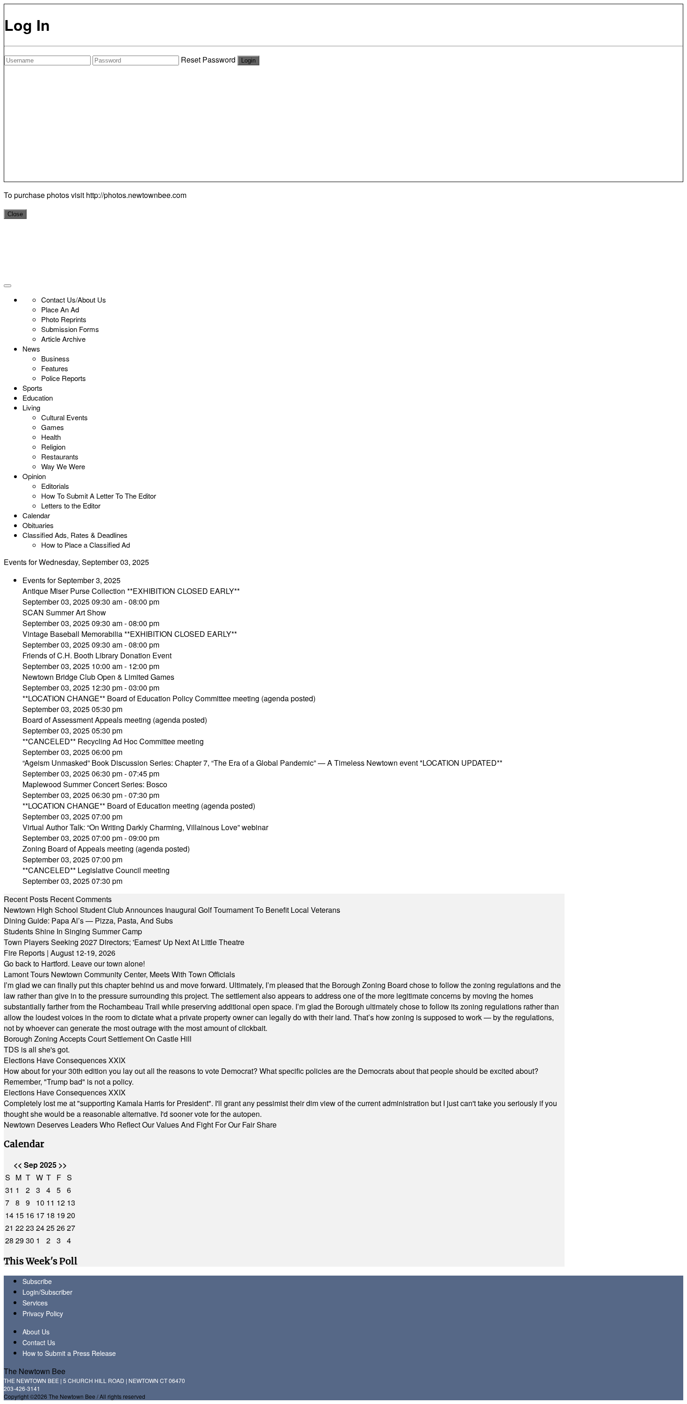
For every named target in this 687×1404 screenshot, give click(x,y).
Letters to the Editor (70, 505)
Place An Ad (60, 309)
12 (61, 1202)
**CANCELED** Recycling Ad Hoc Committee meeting (113, 741)
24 (40, 1227)
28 (9, 1240)
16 (30, 1215)
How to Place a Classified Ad (85, 545)
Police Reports (63, 378)
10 (40, 1202)
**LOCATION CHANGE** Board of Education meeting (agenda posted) (138, 805)
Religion (53, 447)
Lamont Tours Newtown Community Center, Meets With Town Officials (119, 974)
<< (18, 1164)
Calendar (36, 515)
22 (19, 1227)
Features (54, 368)
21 (9, 1227)
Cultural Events (64, 417)
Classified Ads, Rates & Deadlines (75, 535)
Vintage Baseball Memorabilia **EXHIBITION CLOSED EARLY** (129, 633)
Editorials (55, 486)
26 (61, 1227)
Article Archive (63, 339)
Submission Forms (70, 329)
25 (50, 1227)
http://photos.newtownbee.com (136, 195)
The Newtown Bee (34, 1371)
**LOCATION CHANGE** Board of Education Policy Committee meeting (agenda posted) (168, 698)
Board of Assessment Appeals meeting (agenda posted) (114, 719)
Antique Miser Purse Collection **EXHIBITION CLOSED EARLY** (131, 591)
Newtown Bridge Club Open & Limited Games (98, 676)
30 (30, 1240)
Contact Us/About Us (73, 299)
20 (71, 1215)
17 (40, 1215)
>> (62, 1164)
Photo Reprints (63, 319)
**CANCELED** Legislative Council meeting (96, 870)
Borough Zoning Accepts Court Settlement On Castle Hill (98, 1038)
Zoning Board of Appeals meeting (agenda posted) (106, 848)
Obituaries (38, 525)
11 (50, 1202)
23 (30, 1227)
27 (71, 1227)
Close (15, 214)
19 (61, 1215)
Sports (32, 388)
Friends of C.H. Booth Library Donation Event (97, 655)
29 (19, 1240)
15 (19, 1215)
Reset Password (208, 59)
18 (50, 1215)
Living (31, 407)
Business (55, 358)
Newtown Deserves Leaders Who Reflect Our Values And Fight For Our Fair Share (140, 1124)
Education (37, 397)
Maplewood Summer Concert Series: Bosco (94, 784)
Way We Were (63, 466)
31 (9, 1190)
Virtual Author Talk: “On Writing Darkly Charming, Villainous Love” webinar (145, 827)
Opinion (34, 476)
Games (52, 427)
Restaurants (60, 456)
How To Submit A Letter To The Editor (98, 496)
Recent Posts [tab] (26, 899)
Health (51, 437)
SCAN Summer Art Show (64, 612)
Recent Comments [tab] (81, 899)
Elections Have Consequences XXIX (65, 1060)
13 (71, 1202)
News (31, 348)
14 (9, 1215)
